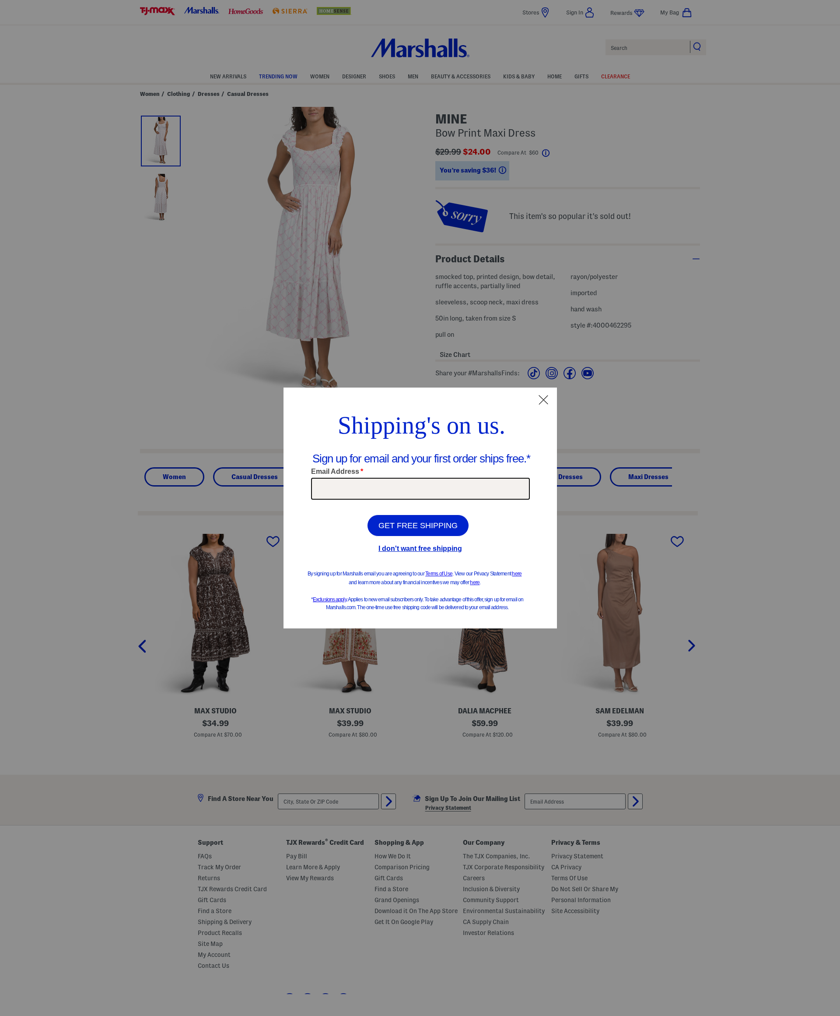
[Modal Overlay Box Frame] (420, 508)
